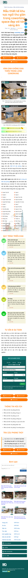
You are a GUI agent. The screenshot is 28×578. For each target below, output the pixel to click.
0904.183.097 (21, 57)
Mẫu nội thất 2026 (8, 551)
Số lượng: (19, 379)
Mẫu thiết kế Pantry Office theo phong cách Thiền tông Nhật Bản (7, 503)
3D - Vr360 (6, 555)
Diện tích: (8, 374)
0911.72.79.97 (8, 57)
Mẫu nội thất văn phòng (13, 128)
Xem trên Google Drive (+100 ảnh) (15, 131)
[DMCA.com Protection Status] (6, 572)
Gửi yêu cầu (14, 61)
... (8, 247)
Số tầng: (19, 374)
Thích (6, 28)
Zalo (26, 26)
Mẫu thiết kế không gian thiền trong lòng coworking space (7, 487)
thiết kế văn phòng (15, 166)
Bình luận (13, 28)
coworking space (19, 32)
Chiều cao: (8, 379)
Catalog (6, 547)
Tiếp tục (22, 383)
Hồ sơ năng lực (7, 543)
